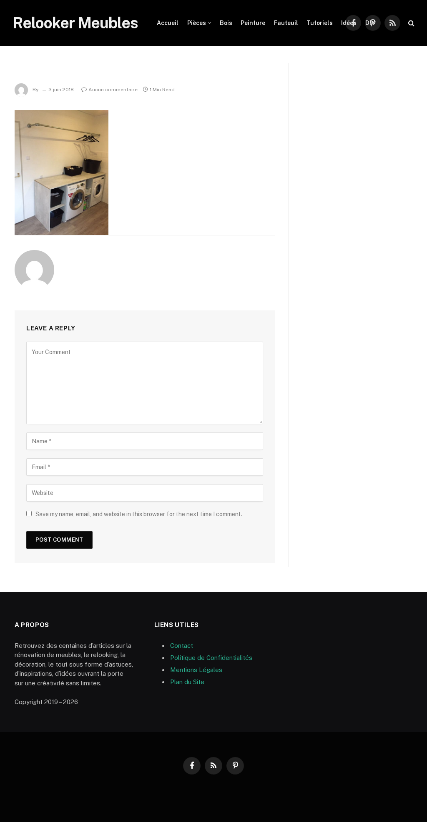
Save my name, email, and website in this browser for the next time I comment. (138, 514)
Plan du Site (187, 681)
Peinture (253, 23)
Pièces (196, 23)
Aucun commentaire (113, 89)
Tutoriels (319, 23)
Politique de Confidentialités (211, 657)
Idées (349, 23)
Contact (181, 645)
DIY (370, 23)
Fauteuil (286, 23)
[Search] (410, 23)
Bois (226, 23)
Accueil (167, 23)
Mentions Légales (196, 669)
